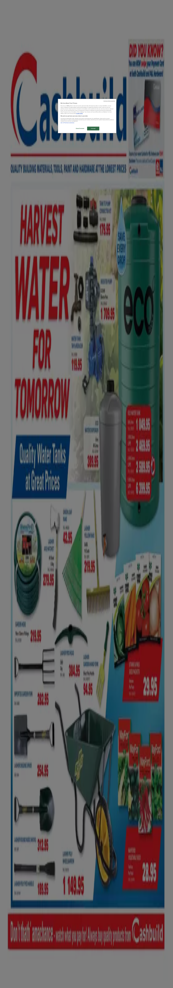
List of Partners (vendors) (67, 122)
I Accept (93, 128)
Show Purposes (80, 128)
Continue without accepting (109, 101)
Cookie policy (79, 113)
